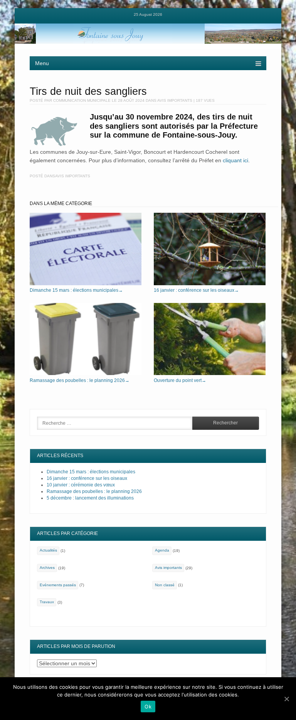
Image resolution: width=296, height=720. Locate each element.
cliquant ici (235, 160)
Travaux (47, 602)
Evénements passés (58, 585)
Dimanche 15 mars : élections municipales (76, 290)
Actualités (48, 550)
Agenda (162, 550)
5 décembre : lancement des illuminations (90, 498)
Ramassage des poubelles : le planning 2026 (80, 380)
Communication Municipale (82, 100)
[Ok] (286, 699)
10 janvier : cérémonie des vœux (81, 485)
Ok (148, 706)
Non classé (165, 585)
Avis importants (174, 100)
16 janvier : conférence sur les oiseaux (196, 290)
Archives (47, 567)
